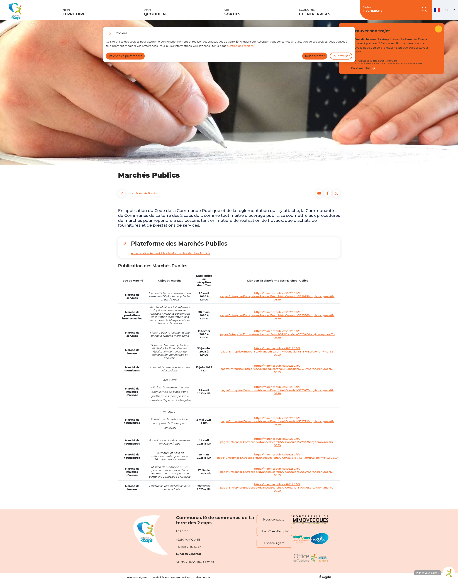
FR (451, 10)
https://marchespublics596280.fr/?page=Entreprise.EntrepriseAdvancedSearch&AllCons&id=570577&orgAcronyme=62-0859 (277, 472)
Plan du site (203, 577)
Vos (232, 12)
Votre (155, 12)
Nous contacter (274, 519)
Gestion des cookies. (240, 46)
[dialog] (229, 44)
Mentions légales (137, 577)
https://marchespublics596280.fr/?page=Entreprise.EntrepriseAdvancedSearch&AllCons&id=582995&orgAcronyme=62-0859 (277, 296)
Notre (74, 12)
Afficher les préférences (125, 56)
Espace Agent (274, 543)
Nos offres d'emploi (274, 531)
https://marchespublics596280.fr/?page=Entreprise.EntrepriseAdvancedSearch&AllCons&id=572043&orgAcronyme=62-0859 (277, 442)
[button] (319, 193)
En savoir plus (360, 68)
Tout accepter (315, 56)
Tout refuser (341, 56)
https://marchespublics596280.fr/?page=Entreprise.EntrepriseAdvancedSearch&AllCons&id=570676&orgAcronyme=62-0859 (277, 487)
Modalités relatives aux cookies (171, 577)
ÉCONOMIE (314, 12)
